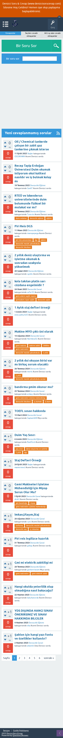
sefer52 (30, 292)
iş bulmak (38, 402)
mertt (29, 372)
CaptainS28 (32, 418)
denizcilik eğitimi (36, 218)
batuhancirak (33, 598)
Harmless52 (32, 339)
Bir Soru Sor (26, 46)
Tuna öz (30, 214)
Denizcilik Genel (34, 289)
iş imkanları (34, 529)
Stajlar (30, 153)
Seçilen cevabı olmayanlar (31, 34)
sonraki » (49, 657)
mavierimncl (20, 467)
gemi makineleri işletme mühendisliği (31, 507)
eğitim (49, 218)
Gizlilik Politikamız (21, 731)
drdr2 (17, 499)
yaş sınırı (19, 449)
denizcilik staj (21, 529)
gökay (29, 546)
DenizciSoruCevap (15, 733)
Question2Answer (20, 735)
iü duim (48, 402)
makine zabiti (34, 346)
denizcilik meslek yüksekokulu (28, 244)
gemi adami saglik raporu (26, 296)
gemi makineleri (22, 349)
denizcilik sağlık (44, 300)
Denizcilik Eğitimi (37, 185)
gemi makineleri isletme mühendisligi (30, 398)
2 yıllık (45, 353)
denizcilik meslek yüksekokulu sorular (31, 379)
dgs (36, 240)
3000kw (46, 346)
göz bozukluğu (21, 503)
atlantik (30, 646)
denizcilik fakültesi (23, 247)
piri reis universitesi (24, 240)
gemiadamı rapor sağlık (25, 300)
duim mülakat (21, 218)
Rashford (31, 442)
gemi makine (21, 346)
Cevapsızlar (10, 33)
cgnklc (30, 274)
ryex (29, 522)
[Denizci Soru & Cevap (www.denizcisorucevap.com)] (15, 23)
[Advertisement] (31, 96)
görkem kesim (33, 570)
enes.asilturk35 (21, 315)
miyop (32, 503)
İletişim (6, 731)
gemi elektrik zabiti (39, 574)
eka (28, 625)
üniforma (19, 525)
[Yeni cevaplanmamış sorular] (58, 133)
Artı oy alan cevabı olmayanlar (52, 34)
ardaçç (30, 394)
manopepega (33, 233)
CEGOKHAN (20, 156)
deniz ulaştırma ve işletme (36, 449)
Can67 (30, 188)
